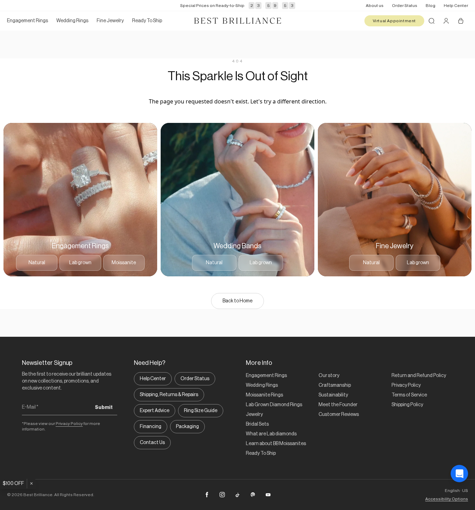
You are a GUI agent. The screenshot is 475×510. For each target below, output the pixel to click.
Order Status (404, 5)
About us (375, 5)
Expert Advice (154, 410)
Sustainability (333, 395)
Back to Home (237, 301)
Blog (430, 5)
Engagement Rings (266, 375)
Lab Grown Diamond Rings (274, 404)
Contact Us (152, 442)
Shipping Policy (407, 404)
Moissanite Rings (264, 395)
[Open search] (431, 21)
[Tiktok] (237, 495)
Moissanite (124, 262)
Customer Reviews (339, 414)
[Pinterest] (253, 495)
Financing (150, 426)
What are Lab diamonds (271, 434)
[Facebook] (207, 495)
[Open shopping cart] (460, 21)
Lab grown (80, 262)
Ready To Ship (261, 453)
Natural (37, 262)
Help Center (456, 5)
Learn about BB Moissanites (276, 443)
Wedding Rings (262, 385)
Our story (329, 375)
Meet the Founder (338, 404)
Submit (104, 407)
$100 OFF (13, 483)
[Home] (237, 21)
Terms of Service (409, 395)
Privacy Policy (69, 423)
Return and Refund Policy (419, 375)
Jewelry (254, 414)
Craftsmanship (335, 385)
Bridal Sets (257, 424)
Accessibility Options (446, 499)
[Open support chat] (459, 473)
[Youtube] (268, 495)
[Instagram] (222, 495)
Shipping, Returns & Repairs (169, 394)
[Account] (446, 21)
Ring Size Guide (200, 410)
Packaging (187, 426)
